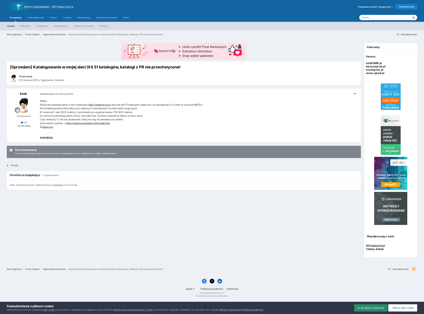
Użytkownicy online (84, 26)
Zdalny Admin (375, 249)
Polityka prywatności (212, 288)
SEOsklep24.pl (375, 245)
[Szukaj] (413, 17)
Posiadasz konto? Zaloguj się (374, 6)
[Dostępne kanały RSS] (413, 269)
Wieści (53, 17)
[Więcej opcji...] (355, 94)
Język (189, 288)
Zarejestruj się (406, 6)
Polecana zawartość (106, 17)
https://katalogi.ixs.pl (99, 104)
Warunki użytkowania (230, 309)
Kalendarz (25, 26)
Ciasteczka (232, 288)
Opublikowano (56, 94)
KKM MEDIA (46, 137)
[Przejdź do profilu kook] (13, 78)
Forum (10, 26)
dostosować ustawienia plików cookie (133, 309)
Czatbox (67, 17)
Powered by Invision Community (212, 296)
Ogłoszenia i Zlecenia (52, 80)
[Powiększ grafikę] (46, 126)
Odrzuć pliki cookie (403, 307)
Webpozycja (84, 17)
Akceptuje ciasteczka (372, 307)
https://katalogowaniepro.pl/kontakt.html (88, 123)
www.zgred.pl (375, 73)
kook (23, 93)
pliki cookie (49, 309)
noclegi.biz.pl (374, 69)
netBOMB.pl (374, 63)
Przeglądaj (16, 17)
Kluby (126, 17)
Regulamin (42, 26)
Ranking (104, 26)
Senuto (370, 56)
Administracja (60, 26)
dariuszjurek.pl (375, 66)
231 (25, 122)
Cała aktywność (35, 17)
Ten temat (400, 17)
